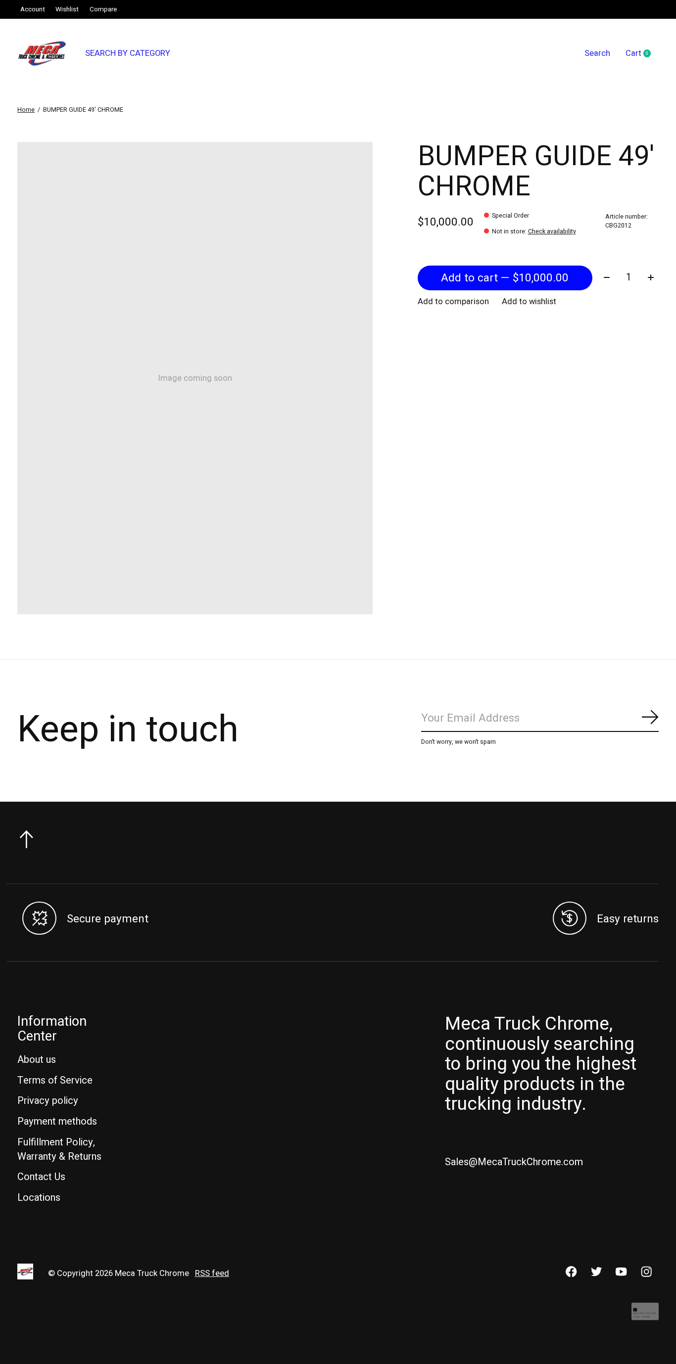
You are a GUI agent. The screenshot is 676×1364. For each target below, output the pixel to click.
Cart (642, 53)
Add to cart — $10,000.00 (505, 278)
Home (26, 109)
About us (36, 1059)
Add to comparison (453, 302)
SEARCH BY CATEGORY (127, 53)
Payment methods (57, 1121)
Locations (38, 1197)
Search (597, 53)
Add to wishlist (529, 302)
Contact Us (41, 1177)
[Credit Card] (645, 1316)
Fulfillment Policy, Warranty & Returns (59, 1149)
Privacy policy (47, 1100)
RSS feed (212, 1273)
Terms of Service (55, 1080)
